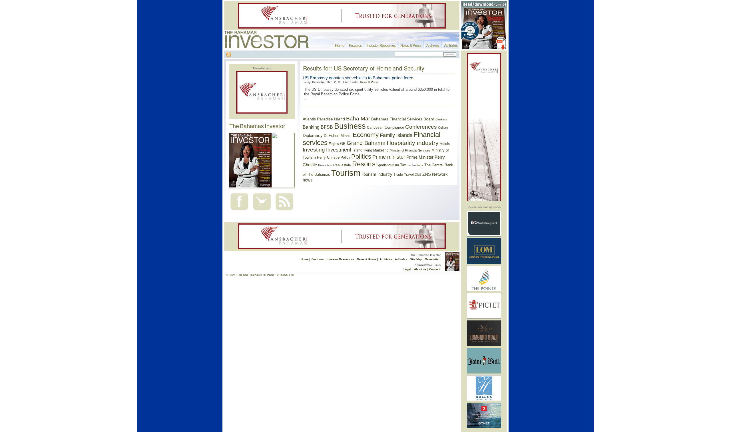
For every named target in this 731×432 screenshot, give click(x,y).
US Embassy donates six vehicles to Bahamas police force (358, 77)
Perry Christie (328, 157)
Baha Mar (358, 119)
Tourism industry (377, 174)
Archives (432, 45)
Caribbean (375, 128)
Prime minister (388, 157)
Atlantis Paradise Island (324, 119)
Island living (362, 150)
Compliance (394, 127)
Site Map (416, 259)
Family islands (396, 135)
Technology (415, 165)
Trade (398, 174)
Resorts (363, 164)
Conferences (421, 127)
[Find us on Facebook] (239, 211)
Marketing (381, 150)
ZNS (418, 174)
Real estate (342, 165)
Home (339, 45)
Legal (407, 269)
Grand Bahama (366, 143)
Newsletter (432, 259)
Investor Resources (381, 45)
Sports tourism (388, 165)
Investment (338, 150)
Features (355, 45)
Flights (334, 144)
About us (420, 269)
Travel (409, 175)
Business (350, 126)
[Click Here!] (484, 235)
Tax (403, 165)
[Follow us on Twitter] (262, 211)
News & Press (410, 45)
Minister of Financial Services (410, 150)
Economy (366, 134)
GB (343, 144)
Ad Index (450, 45)
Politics (361, 156)
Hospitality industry (413, 143)
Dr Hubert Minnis (338, 136)
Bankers (441, 119)
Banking (311, 127)
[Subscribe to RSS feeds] (284, 211)
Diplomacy (313, 135)
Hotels (445, 144)
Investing (314, 150)
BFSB (327, 127)
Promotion (325, 165)
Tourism (345, 172)
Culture (443, 127)
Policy (345, 157)
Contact (434, 269)
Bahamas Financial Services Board (402, 119)
